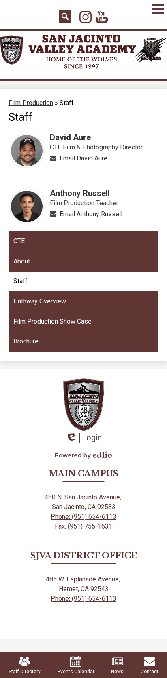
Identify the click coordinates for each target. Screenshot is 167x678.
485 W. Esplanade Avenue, (84, 579)
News (117, 671)
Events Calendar (76, 671)
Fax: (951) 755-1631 (83, 526)
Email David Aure (83, 158)
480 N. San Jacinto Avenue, (84, 497)
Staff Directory (25, 671)
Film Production (31, 103)
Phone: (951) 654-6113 (83, 516)
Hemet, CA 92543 (84, 589)
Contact (149, 671)
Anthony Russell (80, 193)
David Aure (70, 137)
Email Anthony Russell (91, 214)
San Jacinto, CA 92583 (84, 507)
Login (84, 438)
